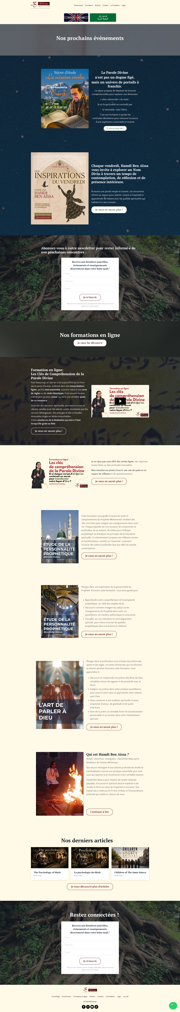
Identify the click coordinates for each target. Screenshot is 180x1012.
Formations (89, 5)
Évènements (78, 5)
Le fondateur (110, 997)
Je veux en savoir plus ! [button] (115, 128)
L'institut (105, 5)
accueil (125, 997)
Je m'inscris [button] (90, 297)
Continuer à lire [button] (99, 812)
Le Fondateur (115, 5)
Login (124, 5)
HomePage (56, 997)
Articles (97, 5)
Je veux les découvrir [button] (90, 342)
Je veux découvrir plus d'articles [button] (90, 886)
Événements (66, 997)
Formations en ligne (80, 997)
